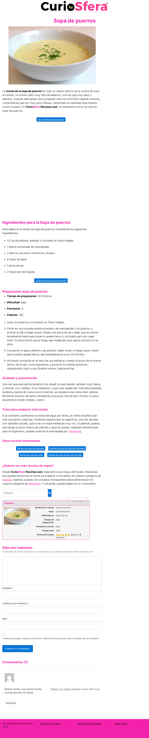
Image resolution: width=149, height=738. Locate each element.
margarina (75, 431)
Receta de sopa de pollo (31, 455)
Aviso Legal (121, 723)
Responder (11, 703)
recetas (6, 479)
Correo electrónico (15, 603)
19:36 (97, 689)
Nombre (7, 588)
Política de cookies (50, 723)
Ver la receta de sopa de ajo (51, 119)
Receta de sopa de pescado (30, 448)
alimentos (34, 483)
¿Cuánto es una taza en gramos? (50, 280)
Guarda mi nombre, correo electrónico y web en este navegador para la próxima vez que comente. (51, 639)
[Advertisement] (52, 169)
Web (4, 619)
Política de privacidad (89, 723)
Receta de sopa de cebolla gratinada (67, 448)
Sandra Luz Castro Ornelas (65, 689)
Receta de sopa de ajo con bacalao (65, 455)
